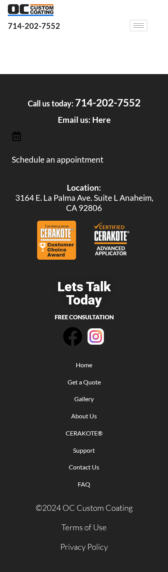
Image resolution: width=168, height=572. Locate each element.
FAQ (84, 484)
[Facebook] (72, 336)
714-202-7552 (34, 25)
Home (84, 364)
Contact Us (84, 467)
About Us (84, 416)
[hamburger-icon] (138, 25)
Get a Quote (84, 382)
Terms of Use (84, 527)
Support (84, 450)
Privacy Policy (84, 547)
